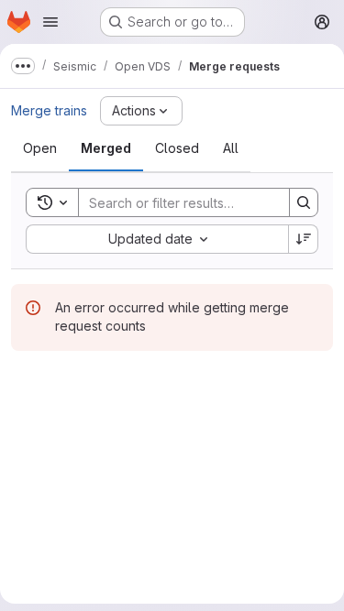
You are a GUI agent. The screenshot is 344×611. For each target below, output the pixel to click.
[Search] (303, 202)
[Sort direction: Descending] (303, 239)
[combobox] (157, 239)
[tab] (40, 148)
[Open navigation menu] (50, 22)
